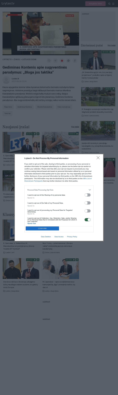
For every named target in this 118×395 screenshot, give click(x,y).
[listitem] (59, 190)
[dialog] (59, 197)
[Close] (99, 158)
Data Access (59, 237)
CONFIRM (42, 228)
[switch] (88, 195)
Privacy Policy (72, 237)
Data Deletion (46, 237)
